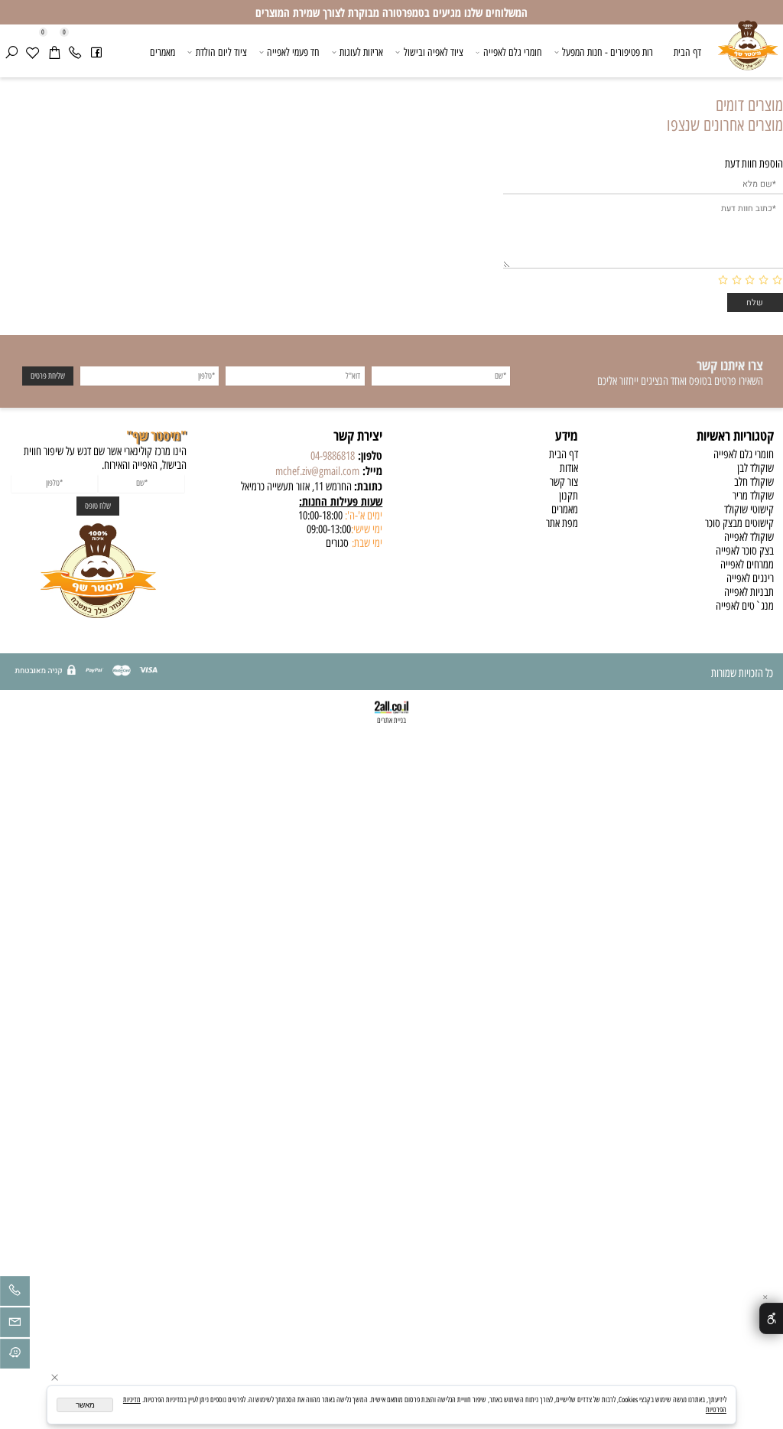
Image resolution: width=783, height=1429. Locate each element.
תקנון (568, 496)
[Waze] (15, 1356)
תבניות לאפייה (749, 592)
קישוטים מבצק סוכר (739, 523)
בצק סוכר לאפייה (745, 551)
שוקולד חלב (754, 482)
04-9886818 (332, 456)
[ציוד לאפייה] (748, 53)
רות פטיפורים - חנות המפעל (607, 52)
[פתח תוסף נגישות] (771, 1318)
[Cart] (54, 52)
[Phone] (75, 52)
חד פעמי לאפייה (293, 52)
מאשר (85, 1405)
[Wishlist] (33, 52)
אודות (569, 468)
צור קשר (564, 482)
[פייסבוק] (96, 52)
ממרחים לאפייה (747, 564)
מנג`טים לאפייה (745, 606)
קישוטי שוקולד (749, 509)
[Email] (15, 1324)
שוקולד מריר (753, 496)
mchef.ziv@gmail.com (317, 471)
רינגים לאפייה (750, 578)
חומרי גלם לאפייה (512, 52)
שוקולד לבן (755, 468)
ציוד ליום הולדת (221, 52)
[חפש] (11, 52)
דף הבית (687, 52)
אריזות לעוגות (361, 52)
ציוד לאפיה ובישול (433, 52)
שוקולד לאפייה (749, 537)
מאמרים (162, 52)
